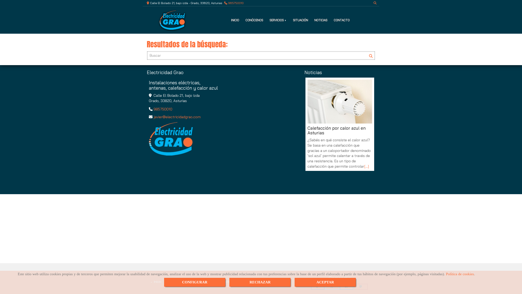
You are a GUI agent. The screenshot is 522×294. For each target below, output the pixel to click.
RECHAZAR (260, 282)
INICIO (235, 20)
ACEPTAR (325, 282)
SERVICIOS (277, 20)
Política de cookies (460, 274)
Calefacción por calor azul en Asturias (336, 130)
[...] (366, 166)
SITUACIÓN (300, 20)
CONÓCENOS (254, 20)
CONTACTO (342, 20)
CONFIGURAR (194, 282)
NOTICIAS (320, 20)
